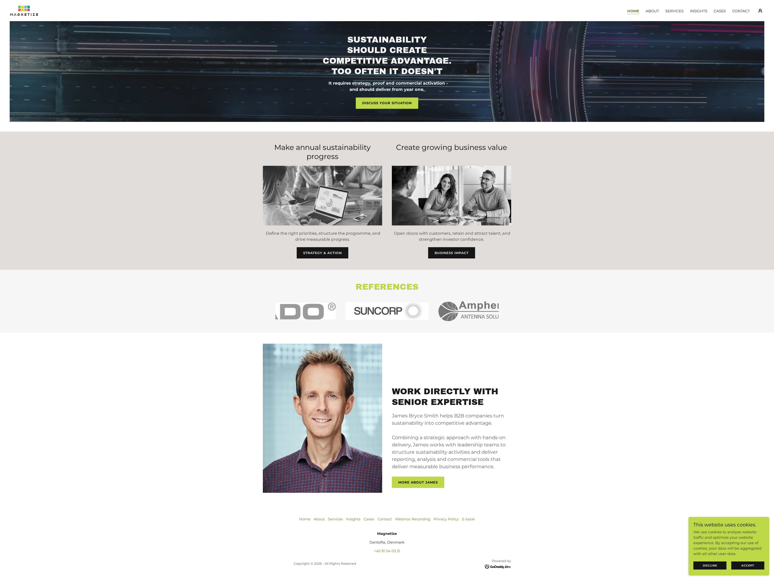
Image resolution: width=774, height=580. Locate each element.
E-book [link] (468, 519)
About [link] (652, 11)
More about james (418, 482)
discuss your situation (387, 103)
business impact (452, 253)
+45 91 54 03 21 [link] (387, 551)
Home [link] (633, 11)
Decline (710, 565)
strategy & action (322, 253)
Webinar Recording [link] (412, 519)
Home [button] (304, 519)
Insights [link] (698, 11)
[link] (24, 10)
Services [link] (674, 11)
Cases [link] (720, 11)
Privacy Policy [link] (446, 519)
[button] (760, 11)
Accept (747, 565)
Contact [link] (741, 11)
